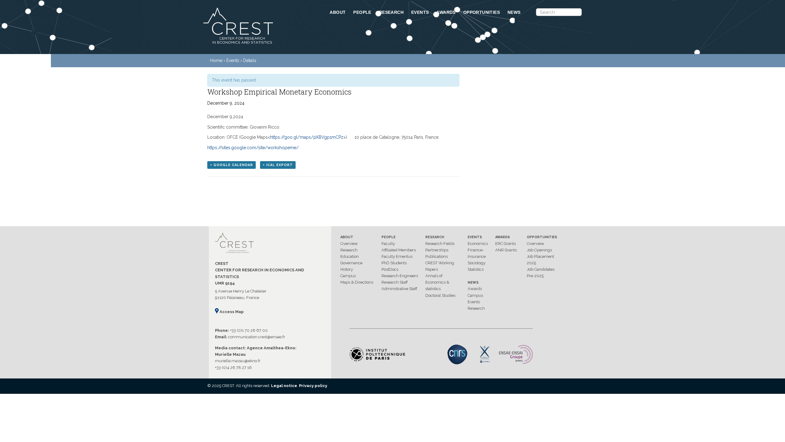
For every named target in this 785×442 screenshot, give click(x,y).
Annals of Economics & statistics (437, 282)
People (362, 12)
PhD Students (394, 263)
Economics (478, 243)
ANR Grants (506, 250)
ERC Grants (505, 243)
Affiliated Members (398, 250)
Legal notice (284, 385)
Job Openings (539, 250)
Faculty (388, 243)
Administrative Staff (399, 288)
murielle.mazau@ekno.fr (238, 361)
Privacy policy (313, 385)
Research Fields (439, 243)
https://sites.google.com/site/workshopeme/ (253, 147)
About (338, 12)
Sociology (476, 263)
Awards (445, 12)
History (346, 269)
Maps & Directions (356, 282)
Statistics (476, 269)
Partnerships (436, 250)
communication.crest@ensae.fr (256, 337)
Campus (348, 275)
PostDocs (389, 269)
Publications (436, 256)
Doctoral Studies (440, 295)
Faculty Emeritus (396, 256)
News (514, 12)
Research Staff (394, 282)
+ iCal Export (278, 165)
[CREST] (258, 44)
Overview (349, 243)
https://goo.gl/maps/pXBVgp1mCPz (306, 137)
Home (216, 60)
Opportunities (481, 12)
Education (349, 256)
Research (391, 12)
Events (420, 12)
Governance (351, 263)
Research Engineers (399, 275)
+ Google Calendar (231, 165)
